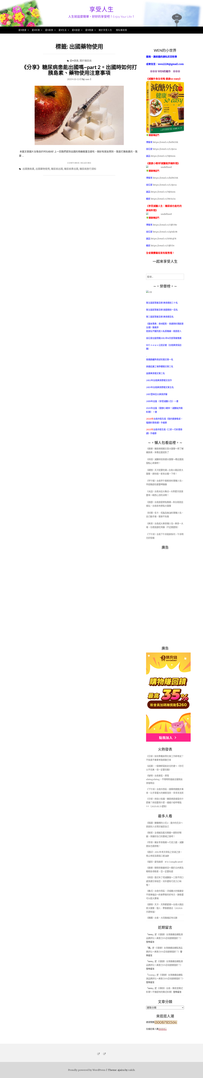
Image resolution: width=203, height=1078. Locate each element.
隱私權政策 (121, 30)
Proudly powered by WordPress (87, 1069)
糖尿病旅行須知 (88, 168)
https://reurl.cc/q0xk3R (165, 231)
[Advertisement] (168, 596)
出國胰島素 (28, 168)
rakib (131, 1069)
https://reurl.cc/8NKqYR (163, 238)
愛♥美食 (49, 30)
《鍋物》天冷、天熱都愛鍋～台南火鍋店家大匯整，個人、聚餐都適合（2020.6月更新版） (165, 908)
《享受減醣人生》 (166, 401)
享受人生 (101, 9)
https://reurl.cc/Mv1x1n (163, 198)
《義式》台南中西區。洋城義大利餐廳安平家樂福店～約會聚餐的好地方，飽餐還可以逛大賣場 (165, 895)
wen (87, 79)
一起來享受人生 (165, 261)
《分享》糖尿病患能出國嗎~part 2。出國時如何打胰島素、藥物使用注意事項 (79, 70)
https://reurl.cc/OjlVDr (162, 245)
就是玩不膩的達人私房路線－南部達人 (163, 331)
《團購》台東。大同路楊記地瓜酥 (161, 918)
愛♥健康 (22, 30)
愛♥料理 (36, 30)
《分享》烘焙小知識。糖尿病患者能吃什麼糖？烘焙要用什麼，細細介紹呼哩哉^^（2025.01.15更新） (165, 803)
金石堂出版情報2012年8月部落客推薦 (163, 338)
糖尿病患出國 (71, 168)
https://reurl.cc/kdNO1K (165, 142)
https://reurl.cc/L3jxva (165, 149)
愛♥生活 (63, 30)
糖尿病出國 (57, 168)
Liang (151, 975)
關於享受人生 (105, 30)
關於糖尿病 (86, 60)
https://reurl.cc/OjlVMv (165, 224)
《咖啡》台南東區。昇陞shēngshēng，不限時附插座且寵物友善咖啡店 (164, 779)
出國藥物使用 (43, 168)
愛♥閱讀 (89, 30)
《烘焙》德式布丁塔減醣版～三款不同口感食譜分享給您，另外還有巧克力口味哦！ (165, 881)
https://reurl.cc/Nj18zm (163, 156)
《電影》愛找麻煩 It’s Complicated (164, 861)
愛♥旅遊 (76, 30)
